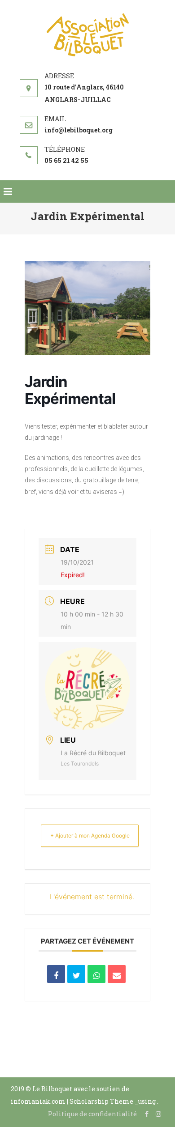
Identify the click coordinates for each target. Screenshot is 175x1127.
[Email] (117, 974)
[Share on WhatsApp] (96, 974)
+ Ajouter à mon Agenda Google (90, 835)
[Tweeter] (76, 974)
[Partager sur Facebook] (56, 974)
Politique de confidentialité (92, 1114)
